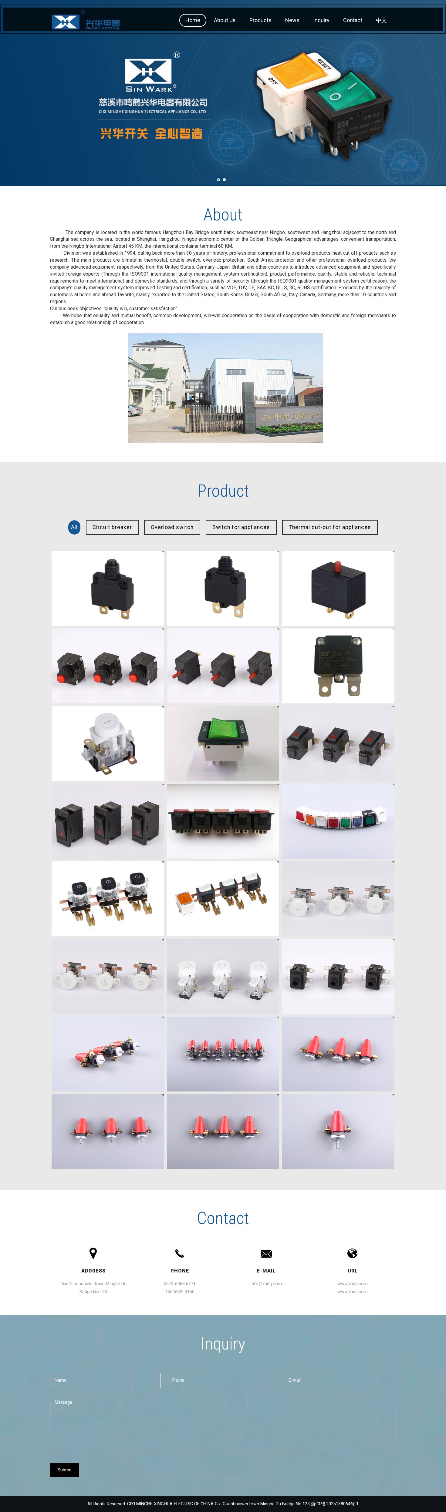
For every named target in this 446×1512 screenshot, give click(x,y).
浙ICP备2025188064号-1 (335, 1504)
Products (260, 20)
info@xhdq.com (266, 1283)
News (292, 20)
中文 (381, 20)
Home (192, 20)
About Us (225, 20)
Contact (352, 20)
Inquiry (321, 20)
